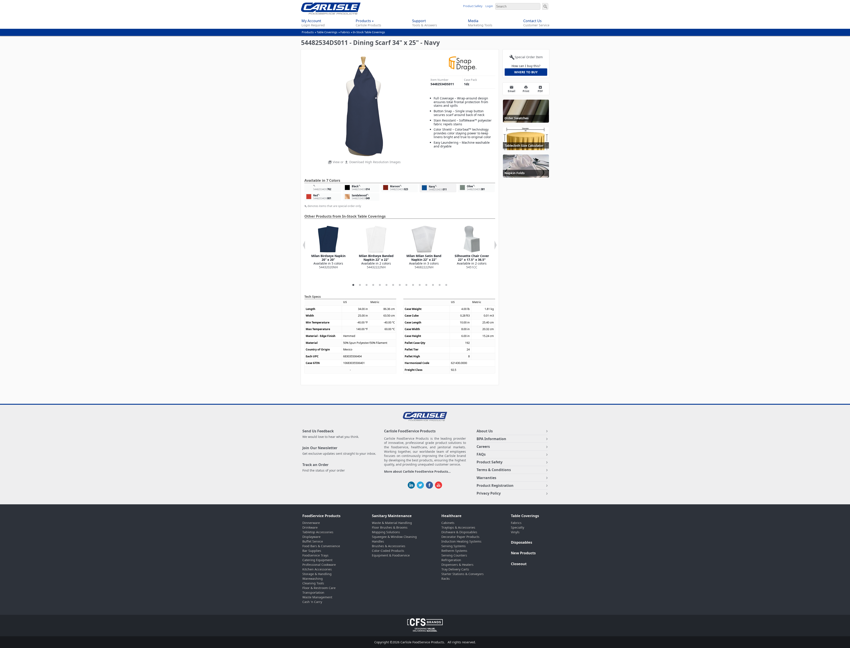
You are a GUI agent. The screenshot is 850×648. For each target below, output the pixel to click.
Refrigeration (451, 560)
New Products (523, 553)
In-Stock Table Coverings (369, 32)
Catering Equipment (317, 560)
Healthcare (451, 515)
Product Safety (472, 6)
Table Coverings (327, 32)
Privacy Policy (489, 493)
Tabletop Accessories (317, 532)
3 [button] (366, 285)
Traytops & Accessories (458, 527)
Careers (483, 446)
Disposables (521, 542)
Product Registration (495, 485)
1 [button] (353, 285)
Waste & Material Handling (392, 523)
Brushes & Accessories (388, 546)
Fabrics (345, 32)
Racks (445, 578)
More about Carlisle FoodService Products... (417, 472)
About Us (485, 431)
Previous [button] (304, 245)
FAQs (481, 454)
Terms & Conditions (494, 469)
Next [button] (495, 245)
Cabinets (447, 523)
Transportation (313, 592)
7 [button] (393, 285)
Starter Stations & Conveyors (462, 574)
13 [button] (433, 285)
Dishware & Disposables (459, 532)
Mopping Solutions (386, 532)
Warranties (486, 477)
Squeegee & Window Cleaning (394, 537)
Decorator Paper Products (460, 537)
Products (308, 32)
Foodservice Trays (315, 555)
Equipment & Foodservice (391, 555)
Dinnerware (311, 523)
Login (489, 6)
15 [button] (446, 285)
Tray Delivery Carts (455, 569)
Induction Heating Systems (461, 541)
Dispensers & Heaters (457, 565)
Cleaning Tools (313, 583)
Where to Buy (526, 72)
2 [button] (360, 285)
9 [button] (406, 285)
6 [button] (386, 285)
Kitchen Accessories (317, 569)
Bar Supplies (311, 551)
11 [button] (419, 285)
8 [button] (400, 285)
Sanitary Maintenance (392, 515)
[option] (328, 247)
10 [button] (413, 285)
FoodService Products (321, 515)
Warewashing (312, 578)
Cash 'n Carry (312, 602)
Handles (378, 541)
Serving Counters (454, 555)
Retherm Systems (454, 551)
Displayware (311, 537)
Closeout (519, 563)
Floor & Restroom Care (319, 588)
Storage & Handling (317, 574)
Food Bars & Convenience (321, 546)
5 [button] (380, 285)
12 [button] (426, 285)
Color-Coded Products (388, 551)
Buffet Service (312, 541)
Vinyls (515, 532)
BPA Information (491, 438)
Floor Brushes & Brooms (390, 527)
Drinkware (310, 527)
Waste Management (317, 597)
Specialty (517, 527)
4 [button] (373, 285)
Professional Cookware (319, 565)
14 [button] (439, 285)
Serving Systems (453, 546)
